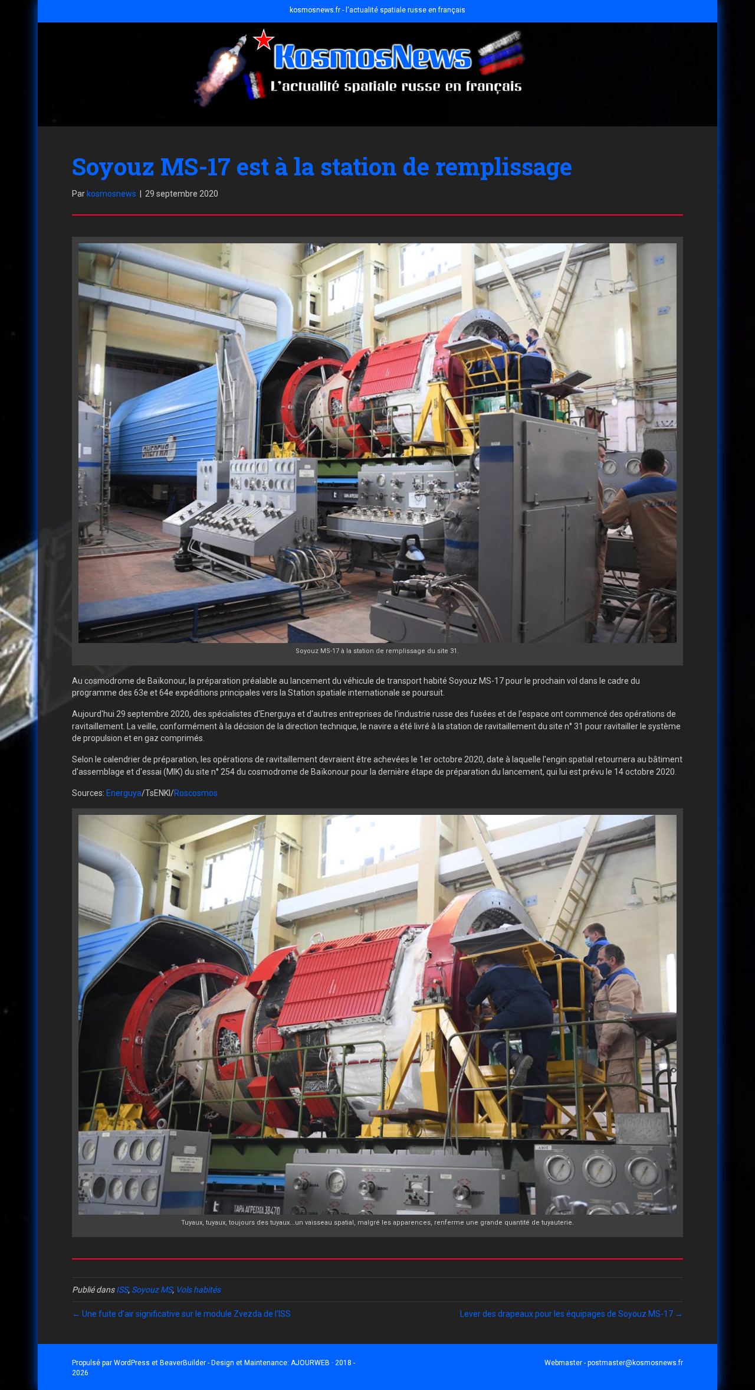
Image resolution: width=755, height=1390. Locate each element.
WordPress (132, 1363)
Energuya (124, 793)
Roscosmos (196, 793)
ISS (122, 1289)
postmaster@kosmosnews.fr (635, 1363)
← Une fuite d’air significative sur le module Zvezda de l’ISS (181, 1314)
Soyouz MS (152, 1289)
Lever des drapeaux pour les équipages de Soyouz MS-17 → (571, 1314)
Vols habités (198, 1289)
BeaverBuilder (183, 1363)
